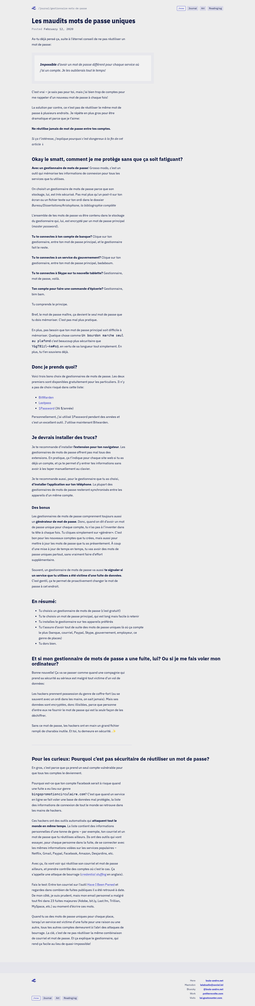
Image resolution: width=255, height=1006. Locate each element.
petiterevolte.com (213, 993)
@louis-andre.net (213, 989)
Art (203, 8)
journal (44, 8)
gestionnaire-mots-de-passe (69, 8)
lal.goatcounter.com (211, 997)
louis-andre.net (214, 980)
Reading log (215, 8)
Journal (193, 8)
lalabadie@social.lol (211, 984)
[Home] (34, 8)
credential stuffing (93, 874)
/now (181, 8)
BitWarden (46, 397)
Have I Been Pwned (101, 885)
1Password (46, 408)
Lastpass (45, 403)
